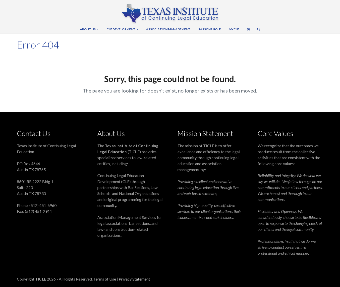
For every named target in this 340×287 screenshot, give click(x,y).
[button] (248, 28)
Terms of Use (105, 279)
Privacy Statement (134, 279)
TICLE (40, 279)
